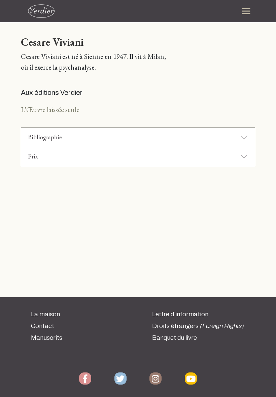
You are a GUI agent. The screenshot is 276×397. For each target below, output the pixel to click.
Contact (42, 326)
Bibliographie (45, 137)
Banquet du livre (174, 337)
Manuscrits (46, 337)
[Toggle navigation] (246, 11)
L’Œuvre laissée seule (50, 109)
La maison (45, 314)
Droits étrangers (198, 326)
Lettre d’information (180, 314)
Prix (33, 156)
